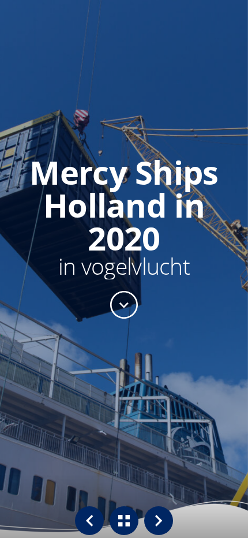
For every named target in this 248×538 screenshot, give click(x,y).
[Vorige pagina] (89, 520)
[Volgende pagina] (158, 520)
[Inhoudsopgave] (124, 520)
